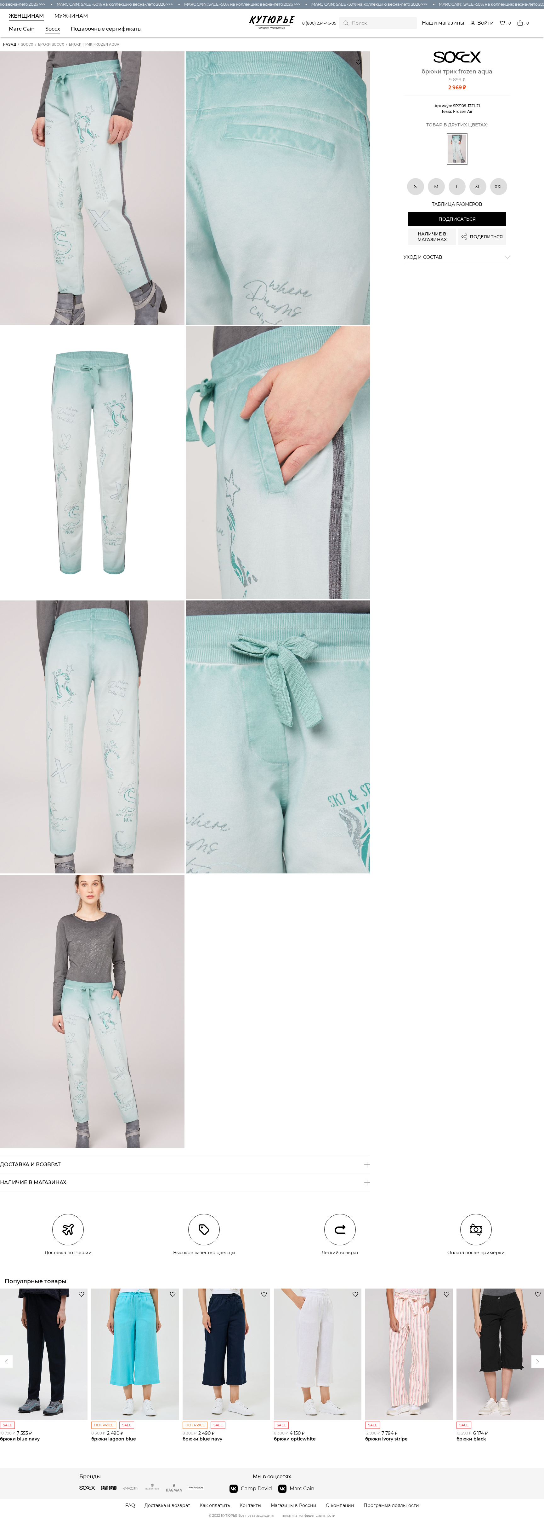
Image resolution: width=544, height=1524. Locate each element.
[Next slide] (6, 1361)
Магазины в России (293, 1505)
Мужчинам (71, 16)
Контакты (250, 1505)
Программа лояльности (391, 1505)
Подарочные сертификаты (106, 29)
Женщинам (26, 16)
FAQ (130, 1505)
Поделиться (486, 237)
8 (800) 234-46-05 (319, 23)
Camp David (256, 1489)
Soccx (52, 29)
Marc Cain (22, 29)
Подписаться (457, 219)
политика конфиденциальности (308, 1516)
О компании (340, 1505)
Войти (485, 23)
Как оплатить (215, 1505)
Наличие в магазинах (432, 236)
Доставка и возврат (167, 1505)
